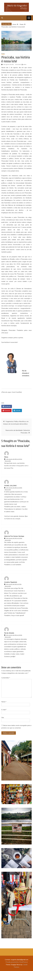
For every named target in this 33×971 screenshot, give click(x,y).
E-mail (4, 709)
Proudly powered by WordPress (16, 962)
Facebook (7, 406)
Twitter (17, 406)
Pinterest (7, 410)
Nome (3, 702)
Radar (3, 53)
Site (2, 717)
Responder (8, 461)
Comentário (5, 678)
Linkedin (18, 410)
